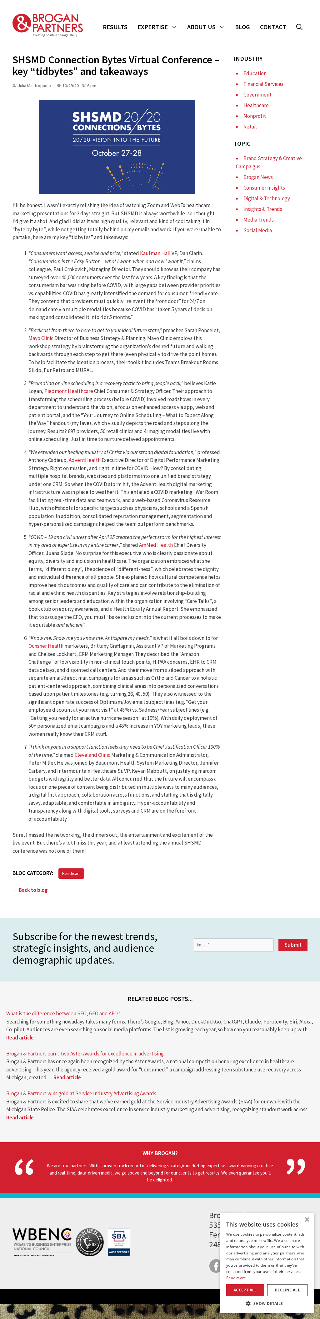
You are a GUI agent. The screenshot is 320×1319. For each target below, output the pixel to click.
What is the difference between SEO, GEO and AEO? (63, 1013)
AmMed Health (156, 545)
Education (255, 73)
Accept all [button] (245, 1290)
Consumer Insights (264, 187)
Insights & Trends (262, 209)
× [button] (306, 1219)
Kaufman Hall (155, 253)
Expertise (153, 27)
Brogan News (258, 177)
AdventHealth (85, 460)
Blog (242, 27)
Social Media (257, 230)
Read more (236, 1277)
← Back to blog (30, 890)
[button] (299, 27)
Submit (293, 944)
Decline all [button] (287, 1290)
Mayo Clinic (40, 338)
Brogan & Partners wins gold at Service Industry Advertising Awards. (81, 1093)
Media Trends (258, 219)
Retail (250, 126)
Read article (20, 1037)
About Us (201, 27)
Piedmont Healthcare (68, 391)
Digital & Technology (266, 198)
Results (115, 27)
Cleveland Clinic (92, 754)
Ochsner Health (45, 645)
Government (257, 94)
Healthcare (71, 873)
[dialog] (267, 1263)
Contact (273, 27)
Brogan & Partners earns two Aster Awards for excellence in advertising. (85, 1053)
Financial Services (263, 84)
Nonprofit (254, 116)
